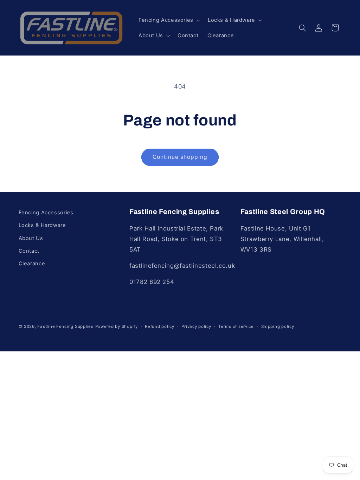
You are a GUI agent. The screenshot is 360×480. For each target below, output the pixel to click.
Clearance (32, 263)
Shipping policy (277, 326)
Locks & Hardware (42, 225)
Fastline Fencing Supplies (65, 326)
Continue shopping (180, 157)
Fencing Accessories (46, 212)
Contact (29, 251)
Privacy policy (196, 326)
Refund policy (159, 326)
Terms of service (236, 326)
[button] (168, 20)
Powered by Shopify (116, 326)
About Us (31, 238)
